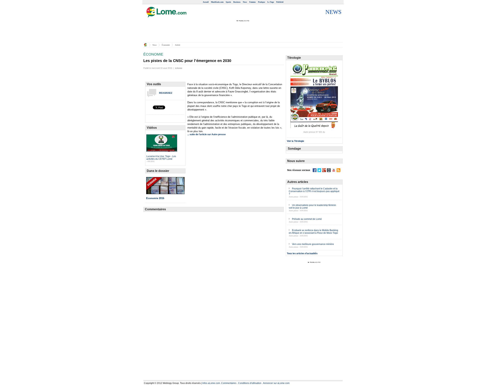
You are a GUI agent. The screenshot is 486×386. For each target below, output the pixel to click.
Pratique (261, 2)
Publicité (279, 2)
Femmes (252, 2)
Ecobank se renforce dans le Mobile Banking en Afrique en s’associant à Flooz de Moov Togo (313, 231)
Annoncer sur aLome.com (276, 383)
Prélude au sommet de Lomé (307, 219)
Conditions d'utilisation (249, 383)
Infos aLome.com (211, 383)
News (245, 2)
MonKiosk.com (217, 2)
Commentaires (228, 383)
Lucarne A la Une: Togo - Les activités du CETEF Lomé (161, 157)
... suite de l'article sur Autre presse (206, 134)
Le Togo (270, 2)
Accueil (206, 2)
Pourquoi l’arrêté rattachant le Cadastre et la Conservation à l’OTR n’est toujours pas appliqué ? (314, 191)
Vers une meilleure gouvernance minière (313, 244)
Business (237, 2)
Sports (228, 2)
